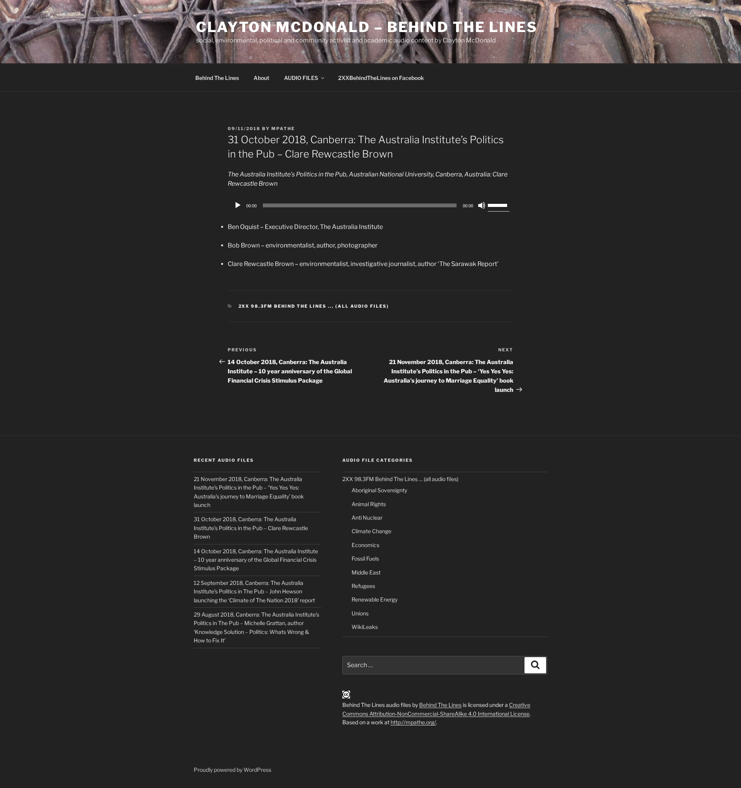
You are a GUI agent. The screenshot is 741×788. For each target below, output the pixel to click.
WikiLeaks (365, 627)
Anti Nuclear (367, 517)
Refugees (363, 586)
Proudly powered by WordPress (232, 769)
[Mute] (482, 205)
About (261, 78)
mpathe (283, 128)
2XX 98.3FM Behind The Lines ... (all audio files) (314, 306)
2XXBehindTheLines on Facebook (381, 78)
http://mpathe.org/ (413, 722)
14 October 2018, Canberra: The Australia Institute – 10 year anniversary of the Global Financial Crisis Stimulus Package (256, 560)
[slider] (498, 205)
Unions (360, 613)
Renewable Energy (375, 599)
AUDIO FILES (301, 78)
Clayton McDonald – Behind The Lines (367, 27)
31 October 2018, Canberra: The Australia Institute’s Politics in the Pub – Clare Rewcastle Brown (251, 528)
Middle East (366, 572)
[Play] (238, 205)
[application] (370, 205)
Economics (365, 545)
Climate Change (371, 531)
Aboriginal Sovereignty (379, 490)
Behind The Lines (217, 78)
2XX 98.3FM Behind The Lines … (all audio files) (400, 479)
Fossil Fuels (365, 558)
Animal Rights (369, 504)
